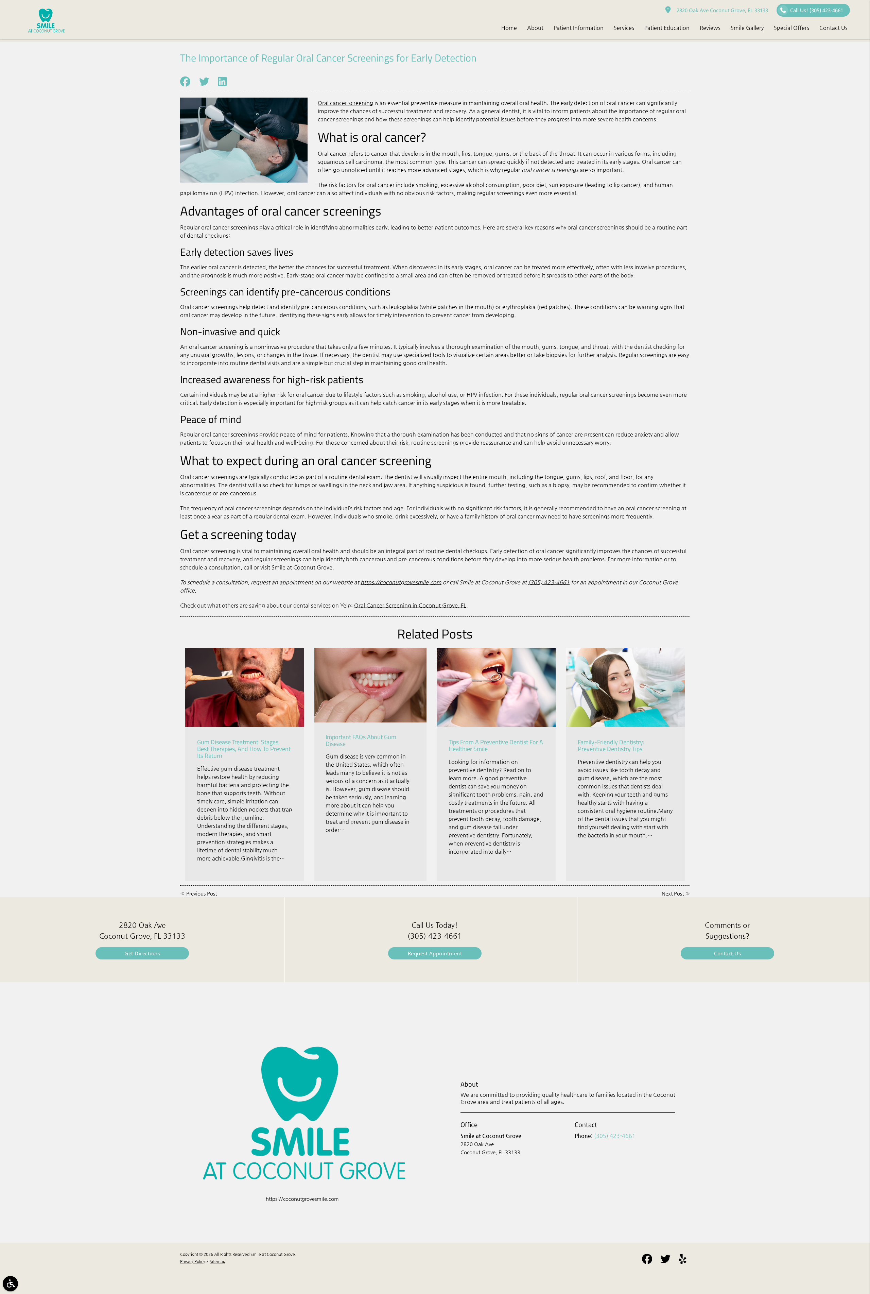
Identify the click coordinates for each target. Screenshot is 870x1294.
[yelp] (682, 1260)
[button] (10, 1283)
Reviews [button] (710, 27)
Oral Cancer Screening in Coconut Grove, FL (410, 605)
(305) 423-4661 (549, 582)
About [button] (535, 27)
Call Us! (816, 10)
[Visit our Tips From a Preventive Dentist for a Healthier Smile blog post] (496, 687)
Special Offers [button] (791, 27)
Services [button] (624, 27)
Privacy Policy (192, 1261)
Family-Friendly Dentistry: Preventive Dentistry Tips (611, 745)
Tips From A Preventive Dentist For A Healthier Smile (496, 745)
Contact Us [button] (833, 27)
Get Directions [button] (142, 953)
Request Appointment (435, 953)
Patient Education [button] (667, 27)
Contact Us (727, 953)
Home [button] (509, 27)
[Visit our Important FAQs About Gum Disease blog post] (370, 685)
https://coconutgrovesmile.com (401, 582)
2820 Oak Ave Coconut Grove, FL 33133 (721, 10)
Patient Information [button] (579, 27)
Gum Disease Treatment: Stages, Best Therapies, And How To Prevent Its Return (244, 748)
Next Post (673, 893)
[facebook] (647, 1260)
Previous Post (201, 893)
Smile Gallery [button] (747, 27)
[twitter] (665, 1260)
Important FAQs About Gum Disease (361, 740)
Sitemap (217, 1261)
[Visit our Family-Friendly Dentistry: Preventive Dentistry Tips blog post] (625, 687)
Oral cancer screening (345, 103)
